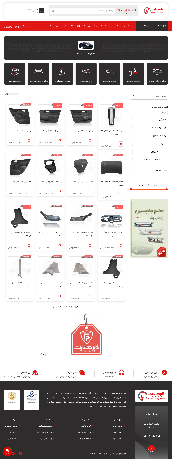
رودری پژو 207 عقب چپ (21, 130)
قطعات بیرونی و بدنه (39, 81)
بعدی (55, 307)
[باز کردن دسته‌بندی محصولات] (138, 26)
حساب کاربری (32, 9)
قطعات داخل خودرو (157, 81)
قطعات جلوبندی (133, 81)
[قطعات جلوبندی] (133, 71)
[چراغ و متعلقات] (86, 71)
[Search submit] (53, 10)
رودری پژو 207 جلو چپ (84, 130)
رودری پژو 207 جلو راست (52, 130)
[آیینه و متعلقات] (109, 71)
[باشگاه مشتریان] (24, 26)
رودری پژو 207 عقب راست (21, 181)
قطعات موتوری (14, 81)
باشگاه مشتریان (12, 27)
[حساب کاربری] (41, 10)
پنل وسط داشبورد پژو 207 (51, 181)
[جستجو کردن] (133, 96)
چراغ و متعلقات (86, 81)
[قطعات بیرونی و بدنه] (38, 71)
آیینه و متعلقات (109, 81)
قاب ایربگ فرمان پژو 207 (83, 181)
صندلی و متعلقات (62, 81)
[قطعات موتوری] (15, 71)
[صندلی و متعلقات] (62, 71)
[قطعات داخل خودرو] (157, 71)
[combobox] (152, 96)
